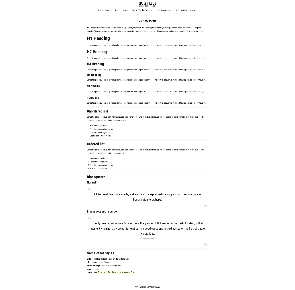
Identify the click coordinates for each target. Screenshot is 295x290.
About (117, 10)
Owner (125, 10)
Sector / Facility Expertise (142, 10)
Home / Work (103, 10)
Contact (193, 10)
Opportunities (181, 10)
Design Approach (165, 10)
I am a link (96, 269)
